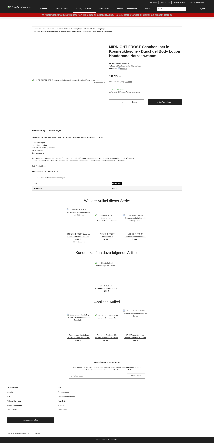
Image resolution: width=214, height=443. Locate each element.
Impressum (62, 410)
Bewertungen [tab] (55, 131)
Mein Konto (165, 2)
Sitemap (61, 405)
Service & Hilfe (179, 2)
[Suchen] (184, 9)
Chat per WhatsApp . (197, 2)
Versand (128, 82)
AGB (8, 397)
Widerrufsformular (14, 401)
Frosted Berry (116, 183)
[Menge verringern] (111, 102)
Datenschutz (12, 410)
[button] (191, 8)
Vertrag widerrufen (30, 420)
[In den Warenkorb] (34, 43)
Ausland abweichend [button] (133, 92)
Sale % (148, 9)
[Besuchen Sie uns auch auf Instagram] (15, 428)
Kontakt (10, 392)
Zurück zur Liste (39, 29)
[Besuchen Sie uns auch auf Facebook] (9, 428)
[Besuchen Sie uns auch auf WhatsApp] (21, 428)
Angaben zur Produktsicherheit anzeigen (49, 178)
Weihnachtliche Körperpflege (129, 66)
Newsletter (62, 401)
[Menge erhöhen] (141, 102)
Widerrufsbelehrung (14, 405)
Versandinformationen (66, 397)
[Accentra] (122, 68)
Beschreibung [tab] (38, 131)
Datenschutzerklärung (112, 367)
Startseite (153, 2)
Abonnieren (136, 376)
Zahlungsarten (63, 392)
